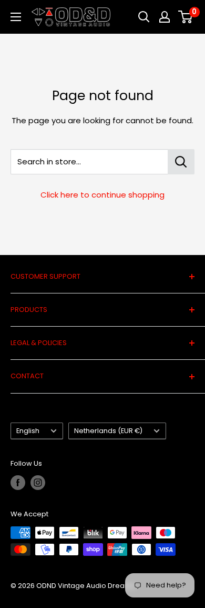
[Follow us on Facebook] (18, 482)
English (27, 430)
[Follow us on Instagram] (37, 482)
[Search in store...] (181, 161)
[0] (185, 17)
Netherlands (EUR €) (108, 430)
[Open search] (144, 17)
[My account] (164, 17)
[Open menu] (16, 17)
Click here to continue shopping (102, 194)
